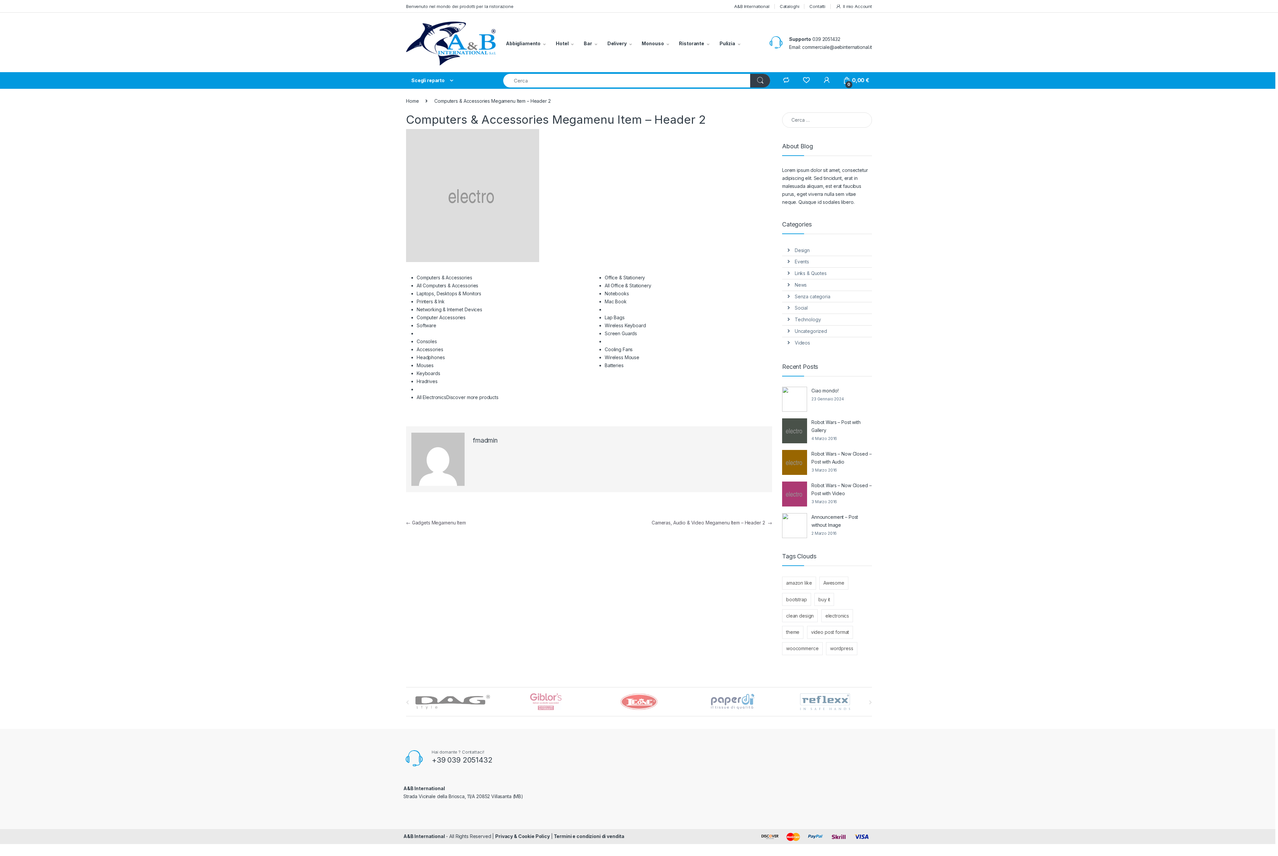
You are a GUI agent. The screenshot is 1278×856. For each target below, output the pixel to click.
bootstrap (796, 599)
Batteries (614, 365)
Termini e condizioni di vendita (589, 836)
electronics (837, 616)
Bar (588, 43)
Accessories (430, 349)
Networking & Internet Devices (449, 309)
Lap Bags (615, 317)
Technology (808, 319)
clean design (800, 616)
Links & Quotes (811, 273)
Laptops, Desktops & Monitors (449, 293)
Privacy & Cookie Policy (522, 836)
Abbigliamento (523, 43)
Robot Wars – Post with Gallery (836, 426)
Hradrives (427, 381)
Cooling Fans (619, 349)
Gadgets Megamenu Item (436, 522)
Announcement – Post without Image (834, 521)
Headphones (431, 357)
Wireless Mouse (622, 357)
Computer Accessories (441, 317)
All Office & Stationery (628, 285)
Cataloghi (789, 6)
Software (426, 325)
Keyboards (428, 373)
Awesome (833, 583)
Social (801, 308)
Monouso (653, 43)
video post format (830, 632)
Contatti (817, 6)
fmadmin (485, 440)
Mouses (425, 365)
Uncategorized (811, 331)
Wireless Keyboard (625, 325)
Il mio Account (857, 6)
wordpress (841, 648)
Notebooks (617, 293)
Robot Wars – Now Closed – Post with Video (841, 489)
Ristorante (691, 43)
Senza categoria (812, 296)
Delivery (617, 43)
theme (792, 632)
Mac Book (616, 301)
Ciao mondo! (824, 390)
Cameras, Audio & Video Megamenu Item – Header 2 (712, 522)
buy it (824, 599)
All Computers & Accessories (447, 285)
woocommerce (802, 648)
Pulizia (727, 43)
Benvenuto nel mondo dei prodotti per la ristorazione (460, 6)
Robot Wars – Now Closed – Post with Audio (841, 458)
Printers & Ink (431, 301)
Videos (802, 343)
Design (802, 250)
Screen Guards (621, 333)
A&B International (751, 6)
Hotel (562, 43)
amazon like (799, 583)
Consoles (427, 341)
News (801, 285)
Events (802, 261)
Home (412, 101)
